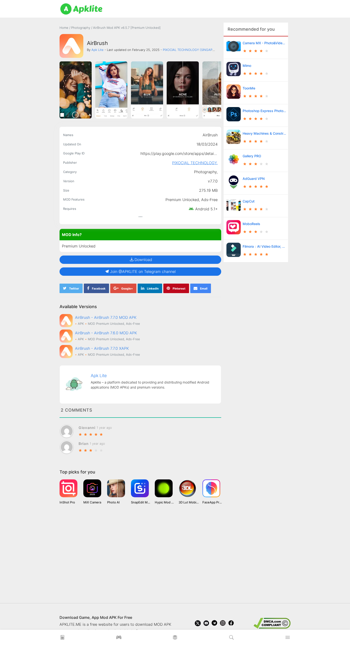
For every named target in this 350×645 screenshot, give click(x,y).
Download (143, 259)
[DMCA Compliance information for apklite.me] (272, 622)
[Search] (231, 638)
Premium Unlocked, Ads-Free (191, 199)
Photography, (206, 171)
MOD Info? (72, 234)
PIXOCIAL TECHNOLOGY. (195, 162)
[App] (175, 638)
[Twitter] (198, 624)
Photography (81, 28)
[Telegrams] (214, 624)
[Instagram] (223, 624)
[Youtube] (206, 624)
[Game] (119, 638)
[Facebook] (231, 624)
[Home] (62, 638)
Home (64, 28)
